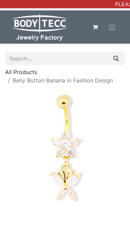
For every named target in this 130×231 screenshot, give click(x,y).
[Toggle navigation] (112, 27)
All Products (21, 72)
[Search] (116, 58)
